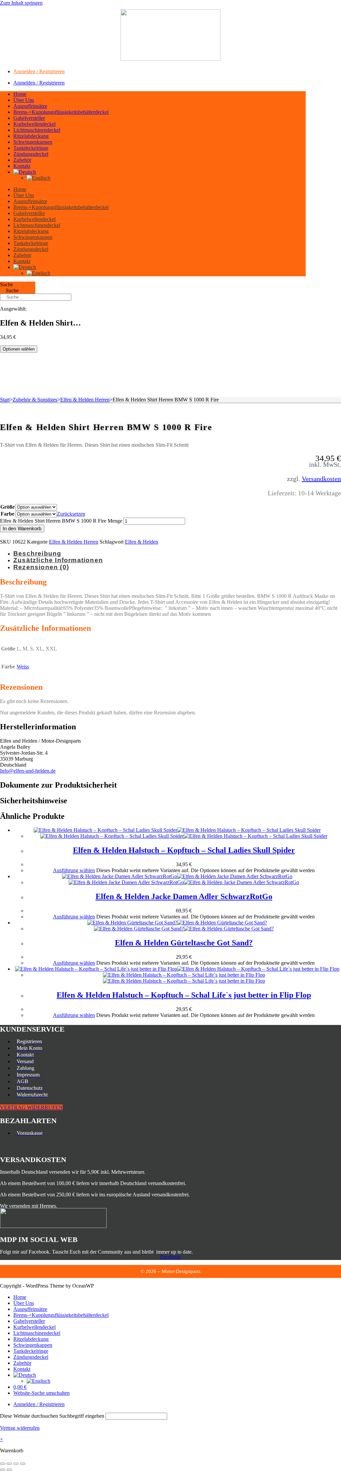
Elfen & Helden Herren (85, 399)
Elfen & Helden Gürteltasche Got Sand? (184, 942)
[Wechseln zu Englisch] (38, 178)
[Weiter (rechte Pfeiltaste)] (9, 1470)
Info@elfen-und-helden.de (28, 771)
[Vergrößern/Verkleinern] (2, 1464)
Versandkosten (321, 478)
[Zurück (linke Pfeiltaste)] (2, 1470)
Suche (6, 284)
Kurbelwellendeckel (34, 124)
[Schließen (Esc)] (22, 1464)
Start (5, 399)
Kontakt (21, 166)
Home (19, 94)
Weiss (23, 666)
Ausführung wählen (74, 870)
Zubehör (22, 160)
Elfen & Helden (141, 542)
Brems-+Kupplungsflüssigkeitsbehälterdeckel (61, 112)
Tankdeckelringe (30, 148)
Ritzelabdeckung (31, 136)
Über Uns (23, 100)
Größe (7, 507)
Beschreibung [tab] (37, 553)
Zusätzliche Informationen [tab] (58, 560)
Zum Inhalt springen (21, 3)
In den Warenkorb (22, 528)
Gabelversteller (29, 118)
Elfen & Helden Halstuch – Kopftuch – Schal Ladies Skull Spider (184, 850)
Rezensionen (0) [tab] (41, 567)
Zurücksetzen (71, 514)
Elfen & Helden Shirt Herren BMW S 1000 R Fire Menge (61, 521)
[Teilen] (16, 1464)
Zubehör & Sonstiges (35, 399)
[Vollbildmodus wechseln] (9, 1464)
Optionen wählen (19, 349)
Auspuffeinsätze (30, 106)
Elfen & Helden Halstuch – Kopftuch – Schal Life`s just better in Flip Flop (184, 995)
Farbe (7, 514)
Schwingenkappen (32, 142)
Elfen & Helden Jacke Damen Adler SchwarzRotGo (184, 896)
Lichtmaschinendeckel (36, 130)
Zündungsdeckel (30, 154)
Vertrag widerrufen (20, 1428)
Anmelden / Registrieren (39, 71)
